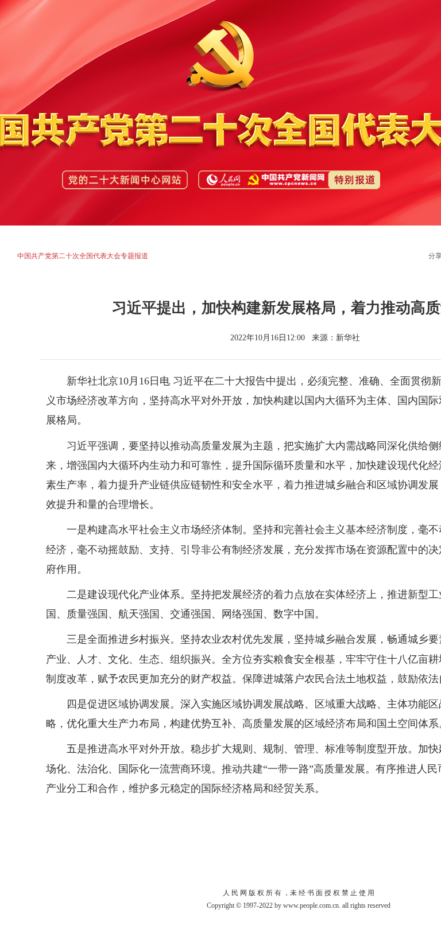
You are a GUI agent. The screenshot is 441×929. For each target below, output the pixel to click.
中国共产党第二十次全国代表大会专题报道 (82, 256)
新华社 (348, 337)
